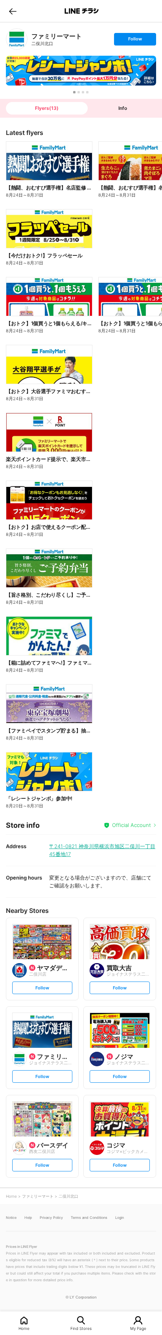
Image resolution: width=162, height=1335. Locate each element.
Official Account (131, 825)
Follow (135, 41)
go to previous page (13, 11)
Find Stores (81, 1328)
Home (23, 1328)
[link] (17, 39)
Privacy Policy (51, 1217)
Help (28, 1217)
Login (119, 1217)
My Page (138, 1328)
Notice (11, 1217)
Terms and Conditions (89, 1217)
